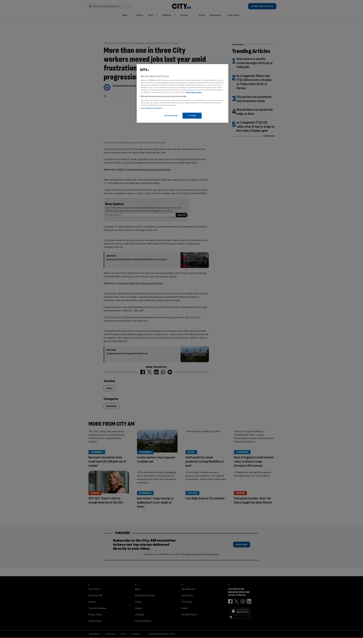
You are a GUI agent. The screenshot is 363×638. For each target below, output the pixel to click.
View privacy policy (193, 92)
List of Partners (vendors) (152, 108)
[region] (182, 93)
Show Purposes (171, 115)
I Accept (192, 115)
